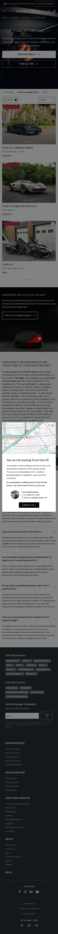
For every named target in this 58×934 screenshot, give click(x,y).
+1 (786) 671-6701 (32, 495)
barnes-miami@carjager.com (35, 497)
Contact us (28, 505)
